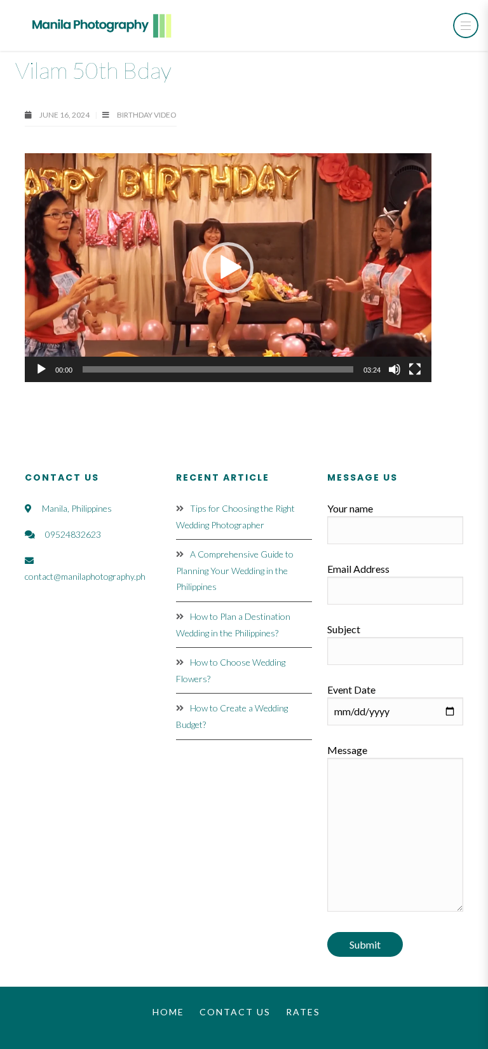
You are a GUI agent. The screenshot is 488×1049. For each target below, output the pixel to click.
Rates (303, 1011)
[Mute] (394, 369)
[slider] (218, 369)
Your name (350, 508)
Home (168, 1011)
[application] (228, 267)
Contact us (235, 1011)
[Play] (41, 369)
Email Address (358, 569)
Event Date (351, 689)
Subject (343, 629)
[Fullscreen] (415, 369)
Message (347, 750)
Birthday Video (147, 115)
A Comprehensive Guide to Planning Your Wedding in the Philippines (235, 570)
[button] (228, 267)
